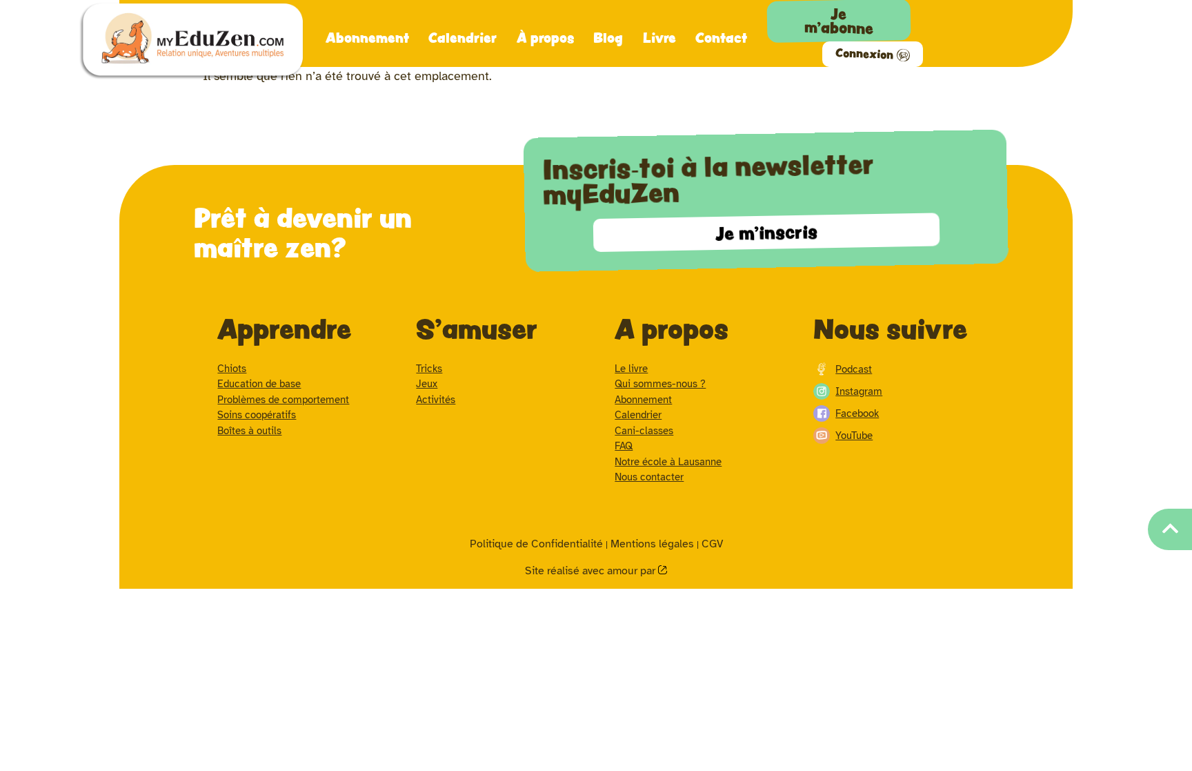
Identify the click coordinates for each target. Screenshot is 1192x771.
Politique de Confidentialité (536, 544)
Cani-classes (644, 430)
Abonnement (367, 37)
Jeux (426, 384)
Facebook (857, 413)
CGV (712, 544)
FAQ (624, 446)
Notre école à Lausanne (668, 462)
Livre (659, 37)
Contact (721, 37)
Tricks (429, 368)
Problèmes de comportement (283, 399)
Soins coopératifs (256, 415)
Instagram (858, 391)
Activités (435, 399)
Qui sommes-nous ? (660, 384)
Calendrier (462, 37)
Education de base (259, 384)
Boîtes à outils (249, 430)
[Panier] (1001, 16)
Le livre (631, 368)
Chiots (231, 368)
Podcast (853, 369)
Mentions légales (652, 544)
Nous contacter (649, 477)
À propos (545, 37)
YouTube (854, 435)
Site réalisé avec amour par (591, 571)
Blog (608, 37)
